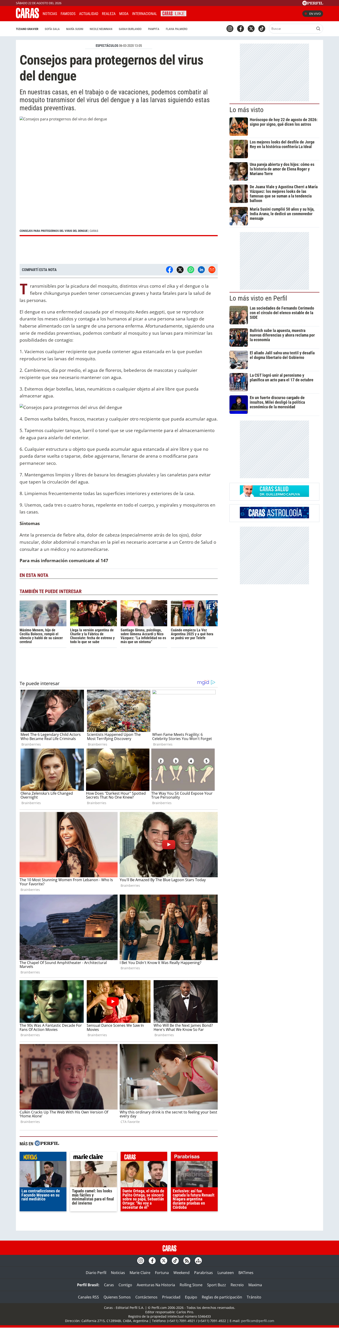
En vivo (315, 14)
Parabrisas (203, 1272)
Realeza (109, 14)
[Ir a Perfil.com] (312, 3)
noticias (43, 1157)
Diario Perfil (96, 1272)
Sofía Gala (52, 29)
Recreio (237, 1284)
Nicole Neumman (101, 29)
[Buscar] (318, 28)
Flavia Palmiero (176, 29)
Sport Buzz (216, 1284)
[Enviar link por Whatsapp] (190, 269)
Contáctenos (146, 1297)
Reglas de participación (222, 1297)
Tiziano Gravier (27, 29)
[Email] (211, 269)
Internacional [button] (144, 14)
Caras (109, 1284)
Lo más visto (246, 110)
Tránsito (254, 1297)
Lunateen (225, 1272)
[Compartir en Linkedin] (201, 269)
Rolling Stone (191, 1284)
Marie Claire (140, 1272)
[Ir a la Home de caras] (27, 16)
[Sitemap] (198, 1260)
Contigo (125, 1284)
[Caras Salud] (274, 495)
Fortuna (162, 1272)
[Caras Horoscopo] (274, 516)
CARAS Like (173, 13)
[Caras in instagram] (229, 28)
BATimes (245, 1272)
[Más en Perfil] (47, 1143)
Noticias (50, 14)
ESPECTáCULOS (107, 46)
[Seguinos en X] (251, 28)
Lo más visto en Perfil (258, 298)
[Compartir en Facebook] (169, 269)
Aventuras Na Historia (156, 1284)
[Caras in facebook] (240, 28)
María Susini (74, 29)
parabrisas (194, 1157)
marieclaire (93, 1157)
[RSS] (186, 1260)
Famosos (68, 14)
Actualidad (88, 14)
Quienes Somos (117, 1297)
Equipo (191, 1297)
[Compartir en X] (180, 269)
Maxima (255, 1284)
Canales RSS (88, 1297)
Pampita (153, 29)
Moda (123, 14)
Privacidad (171, 1297)
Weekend (181, 1272)
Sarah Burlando (130, 29)
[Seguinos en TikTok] (261, 28)
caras (144, 1157)
